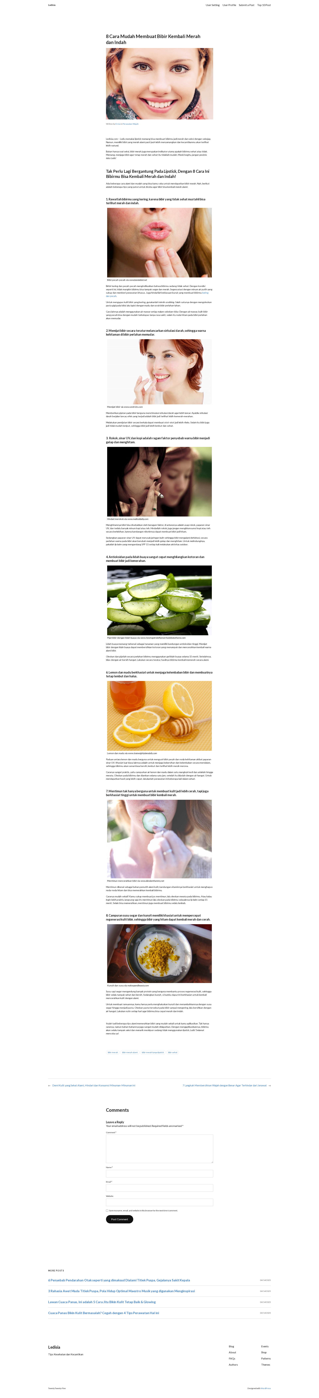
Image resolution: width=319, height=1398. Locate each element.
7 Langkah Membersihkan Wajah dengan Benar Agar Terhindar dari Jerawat (225, 1085)
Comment (111, 1132)
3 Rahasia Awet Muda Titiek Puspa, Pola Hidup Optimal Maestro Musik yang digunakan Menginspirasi (121, 1291)
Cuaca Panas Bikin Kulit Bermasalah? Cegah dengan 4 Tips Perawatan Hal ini (103, 1313)
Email (109, 1182)
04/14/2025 (265, 1280)
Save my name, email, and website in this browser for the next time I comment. (143, 1210)
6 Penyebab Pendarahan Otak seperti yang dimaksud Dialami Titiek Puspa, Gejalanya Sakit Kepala (119, 1280)
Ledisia (51, 4)
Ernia (117, 124)
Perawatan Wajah (131, 124)
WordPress (266, 1388)
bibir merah (113, 1052)
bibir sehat (172, 1052)
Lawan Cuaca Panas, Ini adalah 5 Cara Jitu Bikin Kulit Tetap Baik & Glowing (102, 1302)
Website (109, 1196)
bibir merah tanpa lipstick (153, 1052)
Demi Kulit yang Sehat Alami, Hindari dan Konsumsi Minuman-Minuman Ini (93, 1085)
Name (109, 1167)
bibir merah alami (130, 1052)
